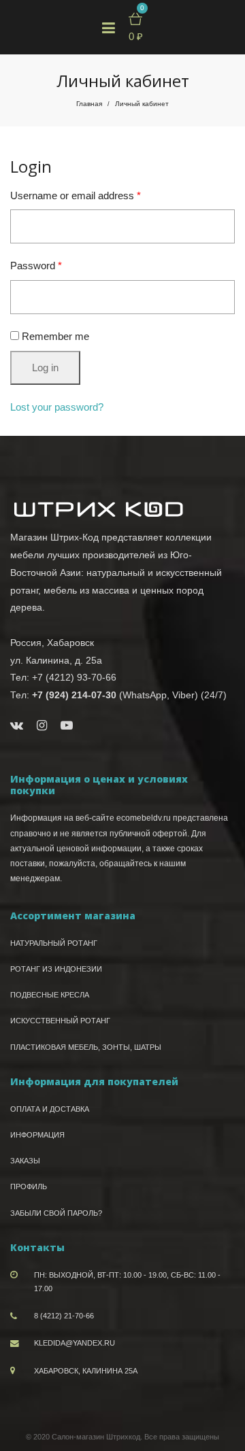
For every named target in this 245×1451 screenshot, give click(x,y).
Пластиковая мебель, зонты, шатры (85, 1047)
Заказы (25, 1161)
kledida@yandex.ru (74, 1343)
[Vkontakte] (16, 725)
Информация (37, 1135)
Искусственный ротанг (60, 1021)
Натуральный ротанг (53, 943)
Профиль (28, 1186)
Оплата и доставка (49, 1109)
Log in (45, 367)
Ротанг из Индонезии (56, 969)
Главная (89, 103)
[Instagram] (42, 725)
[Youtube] (67, 725)
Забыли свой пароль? (56, 1213)
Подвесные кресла (49, 995)
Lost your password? (56, 407)
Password (36, 265)
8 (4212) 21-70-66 (64, 1316)
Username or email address (75, 195)
